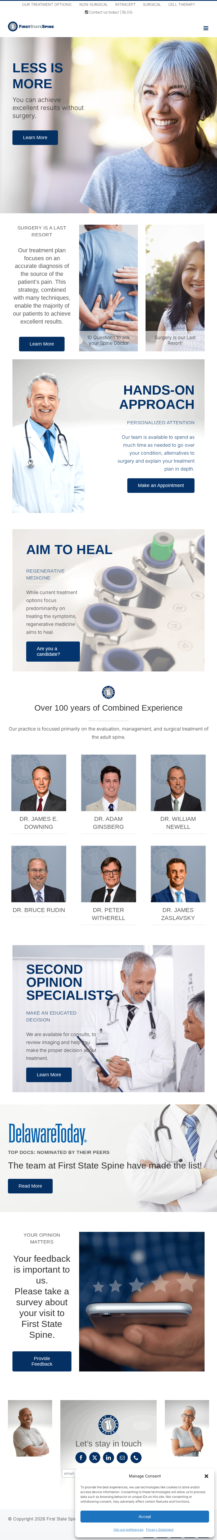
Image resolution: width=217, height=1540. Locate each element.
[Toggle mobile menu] (206, 28)
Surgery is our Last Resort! (175, 340)
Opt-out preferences (128, 1530)
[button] (206, 1476)
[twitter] (94, 1457)
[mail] (122, 1457)
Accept (145, 1516)
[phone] (136, 1457)
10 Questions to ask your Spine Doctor (108, 340)
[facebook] (81, 1457)
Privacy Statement (160, 1530)
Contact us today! (103, 12)
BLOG (127, 12)
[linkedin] (108, 1457)
